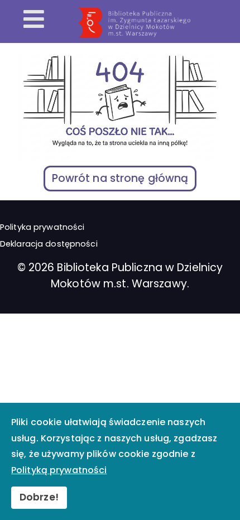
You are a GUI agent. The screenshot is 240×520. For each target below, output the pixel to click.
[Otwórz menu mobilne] (33, 20)
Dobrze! (39, 497)
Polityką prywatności (59, 470)
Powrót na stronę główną (120, 178)
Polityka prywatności (42, 227)
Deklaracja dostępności (49, 243)
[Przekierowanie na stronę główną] (157, 23)
